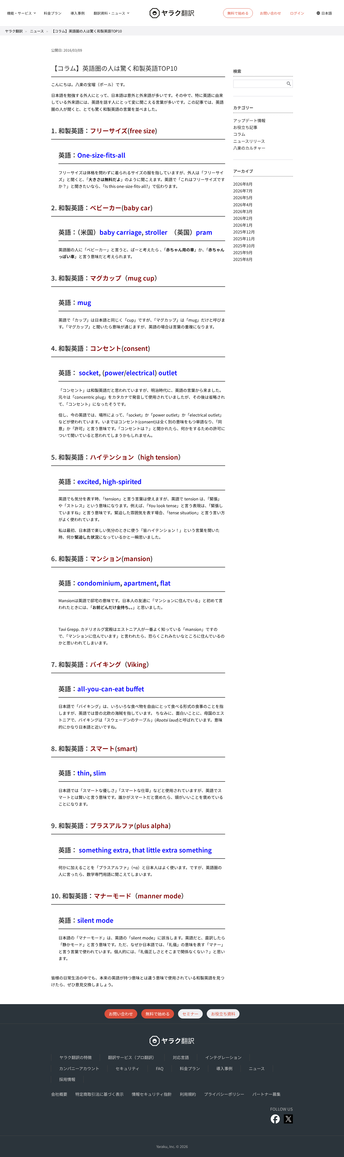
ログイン (297, 13)
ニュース (37, 30)
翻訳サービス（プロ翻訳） (132, 1057)
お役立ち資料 (223, 1014)
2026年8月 (243, 184)
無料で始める (158, 1014)
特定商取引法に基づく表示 (99, 1094)
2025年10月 (244, 246)
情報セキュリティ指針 (152, 1094)
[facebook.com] (275, 1119)
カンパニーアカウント (79, 1068)
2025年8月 (243, 259)
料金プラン (52, 13)
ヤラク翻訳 (14, 30)
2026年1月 (243, 225)
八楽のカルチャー (249, 148)
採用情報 (67, 1079)
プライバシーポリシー (224, 1094)
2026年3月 (243, 211)
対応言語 (181, 1057)
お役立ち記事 (245, 127)
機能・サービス (19, 13)
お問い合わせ (270, 13)
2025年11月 (244, 238)
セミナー (190, 1014)
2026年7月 (243, 191)
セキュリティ (128, 1068)
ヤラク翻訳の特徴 (75, 1057)
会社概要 (59, 1094)
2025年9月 (243, 252)
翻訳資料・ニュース (109, 13)
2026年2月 (243, 218)
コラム (239, 134)
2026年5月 (243, 197)
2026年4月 (243, 204)
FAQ (159, 1068)
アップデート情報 (249, 120)
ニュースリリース (249, 141)
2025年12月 (244, 232)
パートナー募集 (266, 1094)
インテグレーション (223, 1057)
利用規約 (188, 1094)
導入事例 (78, 13)
